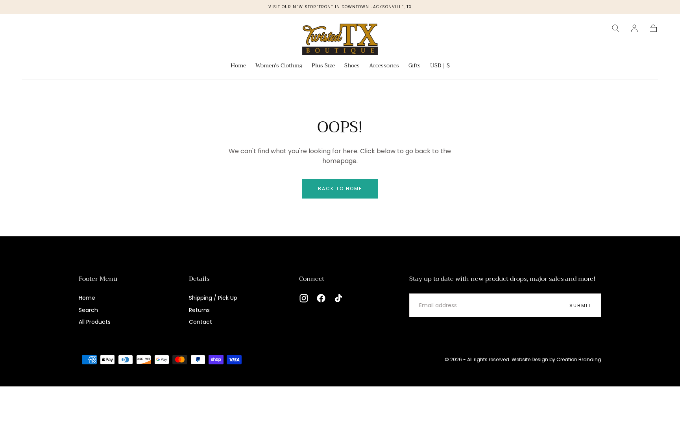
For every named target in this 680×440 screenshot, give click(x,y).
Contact (200, 322)
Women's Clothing (278, 66)
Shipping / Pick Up (213, 298)
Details (199, 278)
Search (88, 310)
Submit (580, 305)
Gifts (414, 66)
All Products (95, 322)
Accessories (384, 66)
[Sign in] (634, 28)
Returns (199, 310)
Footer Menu (98, 278)
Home (238, 66)
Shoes (352, 66)
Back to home (340, 188)
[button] (615, 28)
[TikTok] (338, 298)
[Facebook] (321, 298)
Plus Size (323, 66)
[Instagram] (303, 298)
